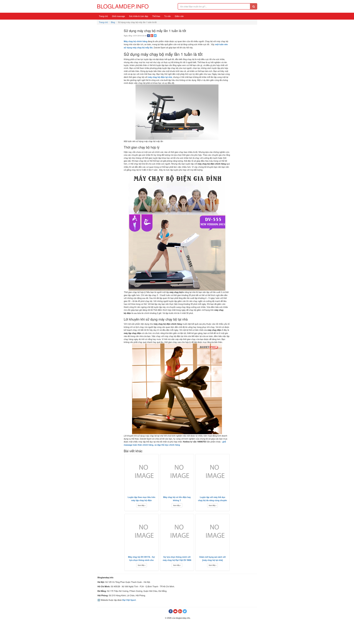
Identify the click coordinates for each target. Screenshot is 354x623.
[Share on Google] (151, 35)
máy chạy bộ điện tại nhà (160, 77)
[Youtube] (175, 611)
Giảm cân (179, 16)
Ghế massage (118, 16)
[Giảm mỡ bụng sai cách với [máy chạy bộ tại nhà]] (212, 533)
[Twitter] (185, 611)
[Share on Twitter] (155, 35)
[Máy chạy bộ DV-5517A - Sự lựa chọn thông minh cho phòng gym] (141, 533)
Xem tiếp (141, 505)
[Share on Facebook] (148, 35)
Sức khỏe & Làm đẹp (138, 16)
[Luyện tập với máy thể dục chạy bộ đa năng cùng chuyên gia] (212, 473)
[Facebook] (171, 611)
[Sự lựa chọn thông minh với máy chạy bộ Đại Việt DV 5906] (177, 533)
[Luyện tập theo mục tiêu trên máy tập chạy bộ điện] (141, 473)
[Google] (180, 611)
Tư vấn (167, 16)
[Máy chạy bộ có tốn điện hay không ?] (177, 473)
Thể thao (156, 16)
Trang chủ (103, 16)
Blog (113, 22)
